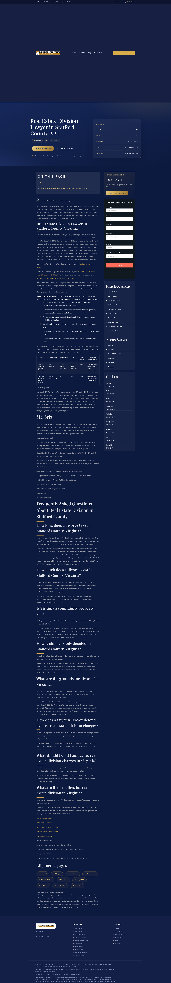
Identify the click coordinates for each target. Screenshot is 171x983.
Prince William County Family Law (47, 827)
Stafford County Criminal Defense (47, 832)
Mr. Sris (41, 182)
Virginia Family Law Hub (44, 818)
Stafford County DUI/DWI (45, 836)
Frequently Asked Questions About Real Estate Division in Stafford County (63, 188)
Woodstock (109, 437)
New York (109, 429)
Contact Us (98, 53)
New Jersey (110, 422)
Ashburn (109, 391)
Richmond (109, 406)
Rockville (109, 414)
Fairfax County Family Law (45, 823)
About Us (81, 53)
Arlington (109, 398)
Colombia (109, 445)
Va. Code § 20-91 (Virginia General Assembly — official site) (55, 278)
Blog (89, 53)
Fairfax (108, 383)
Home (74, 53)
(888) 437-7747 (131, 2)
